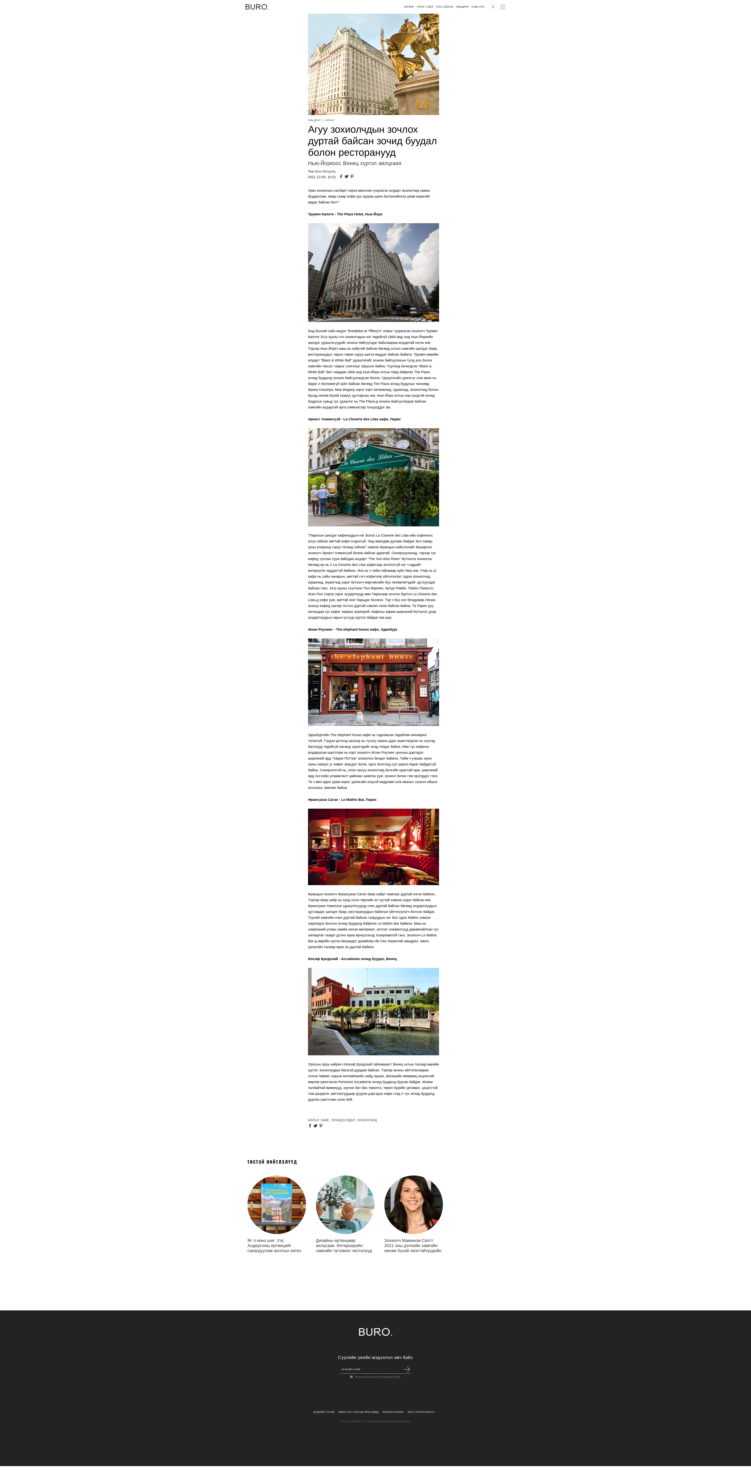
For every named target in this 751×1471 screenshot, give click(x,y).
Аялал (329, 120)
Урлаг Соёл (425, 6)
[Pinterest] (353, 177)
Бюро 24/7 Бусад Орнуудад (359, 1412)
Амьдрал (462, 6)
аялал (313, 1120)
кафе (325, 1120)
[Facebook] (342, 177)
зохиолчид (367, 1120)
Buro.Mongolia (325, 171)
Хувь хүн (477, 6)
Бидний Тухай (324, 1412)
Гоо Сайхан (444, 6)
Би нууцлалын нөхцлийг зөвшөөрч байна (378, 1377)
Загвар (409, 6)
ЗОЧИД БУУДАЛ (343, 1120)
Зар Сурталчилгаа (421, 1412)
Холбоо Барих (393, 1412)
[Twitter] (347, 177)
